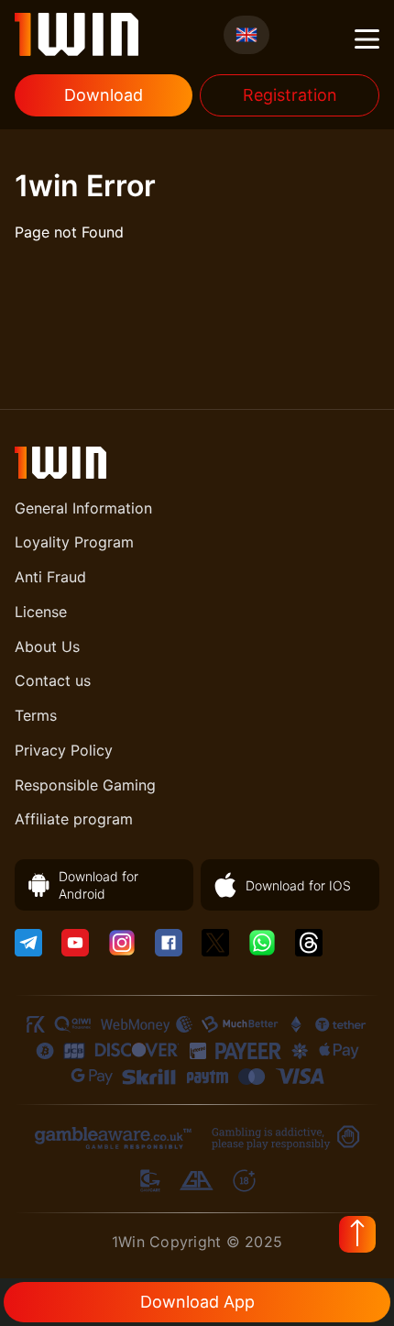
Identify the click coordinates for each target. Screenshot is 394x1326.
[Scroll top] (357, 1234)
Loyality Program (74, 542)
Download (103, 95)
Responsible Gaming (85, 785)
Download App (197, 1301)
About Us (47, 646)
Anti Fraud (50, 577)
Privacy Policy (64, 750)
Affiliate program (74, 819)
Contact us (53, 680)
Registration (290, 95)
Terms (36, 715)
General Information (83, 508)
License (41, 611)
